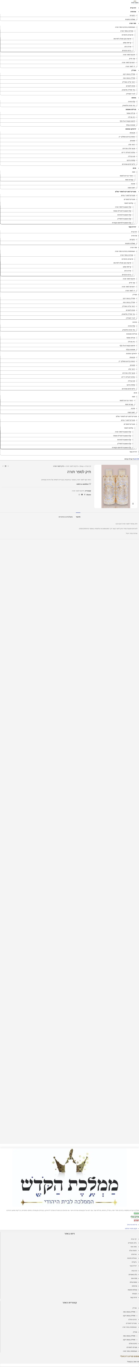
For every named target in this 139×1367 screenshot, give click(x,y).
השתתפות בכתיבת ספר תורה (125, 27)
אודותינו (133, 11)
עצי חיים (132, 58)
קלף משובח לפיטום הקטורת (121, 223)
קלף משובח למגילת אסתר (122, 211)
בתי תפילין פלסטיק (128, 90)
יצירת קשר (132, 227)
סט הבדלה (131, 156)
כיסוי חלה (131, 144)
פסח (133, 172)
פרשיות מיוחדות (127, 35)
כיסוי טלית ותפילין (128, 82)
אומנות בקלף (130, 125)
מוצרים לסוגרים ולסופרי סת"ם (125, 191)
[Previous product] (8, 466)
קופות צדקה (131, 160)
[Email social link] (82, 494)
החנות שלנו (133, 1250)
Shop (82, 466)
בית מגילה (131, 117)
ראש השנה (131, 188)
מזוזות (134, 98)
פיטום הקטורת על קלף (127, 121)
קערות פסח (129, 180)
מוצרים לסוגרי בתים (128, 195)
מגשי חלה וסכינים (129, 148)
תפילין (134, 70)
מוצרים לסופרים (129, 199)
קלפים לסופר (128, 203)
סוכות (133, 184)
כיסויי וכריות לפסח (126, 176)
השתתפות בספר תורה (129, 1327)
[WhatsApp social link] (79, 494)
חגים (134, 168)
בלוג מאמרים (132, 1243)
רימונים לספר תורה (128, 62)
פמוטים (132, 140)
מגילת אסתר (130, 113)
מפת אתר (133, 1247)
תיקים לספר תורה (129, 54)
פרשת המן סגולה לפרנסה (122, 39)
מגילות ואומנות (131, 109)
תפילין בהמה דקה (129, 74)
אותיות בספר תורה (126, 31)
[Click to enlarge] (133, 503)
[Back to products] (5, 466)
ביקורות (132, 15)
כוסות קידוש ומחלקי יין (127, 137)
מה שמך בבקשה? (133, 1361)
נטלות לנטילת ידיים (128, 152)
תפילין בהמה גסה (129, 78)
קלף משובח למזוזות (124, 215)
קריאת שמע (127, 42)
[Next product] (3, 466)
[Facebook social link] (84, 494)
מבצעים (132, 133)
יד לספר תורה (130, 66)
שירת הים (128, 46)
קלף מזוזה (131, 101)
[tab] (78, 515)
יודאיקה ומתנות (130, 129)
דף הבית (133, 8)
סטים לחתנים (130, 86)
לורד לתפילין (130, 94)
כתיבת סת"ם (132, 1319)
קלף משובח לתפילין (124, 219)
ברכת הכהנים (126, 50)
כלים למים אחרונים (128, 164)
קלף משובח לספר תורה (123, 207)
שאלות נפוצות (130, 19)
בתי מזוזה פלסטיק (128, 105)
